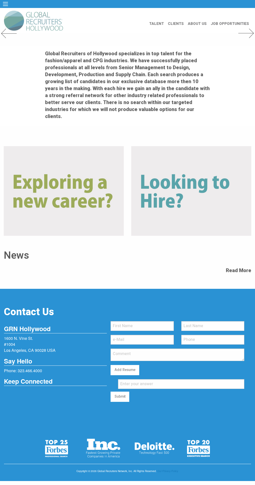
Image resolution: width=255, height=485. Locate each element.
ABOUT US (197, 23)
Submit (120, 396)
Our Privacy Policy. (168, 471)
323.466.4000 (30, 370)
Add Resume (125, 369)
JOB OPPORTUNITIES (230, 23)
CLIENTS (176, 23)
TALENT (156, 23)
